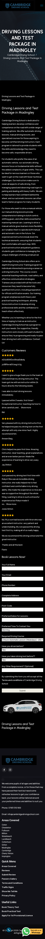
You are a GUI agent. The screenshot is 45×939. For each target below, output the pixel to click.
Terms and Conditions (12, 883)
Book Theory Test (10, 907)
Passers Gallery (9, 879)
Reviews (6, 870)
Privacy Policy (8, 895)
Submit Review (9, 874)
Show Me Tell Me (9, 891)
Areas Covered (9, 866)
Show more (26, 407)
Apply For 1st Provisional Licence (17, 915)
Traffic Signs (8, 887)
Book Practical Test (11, 911)
